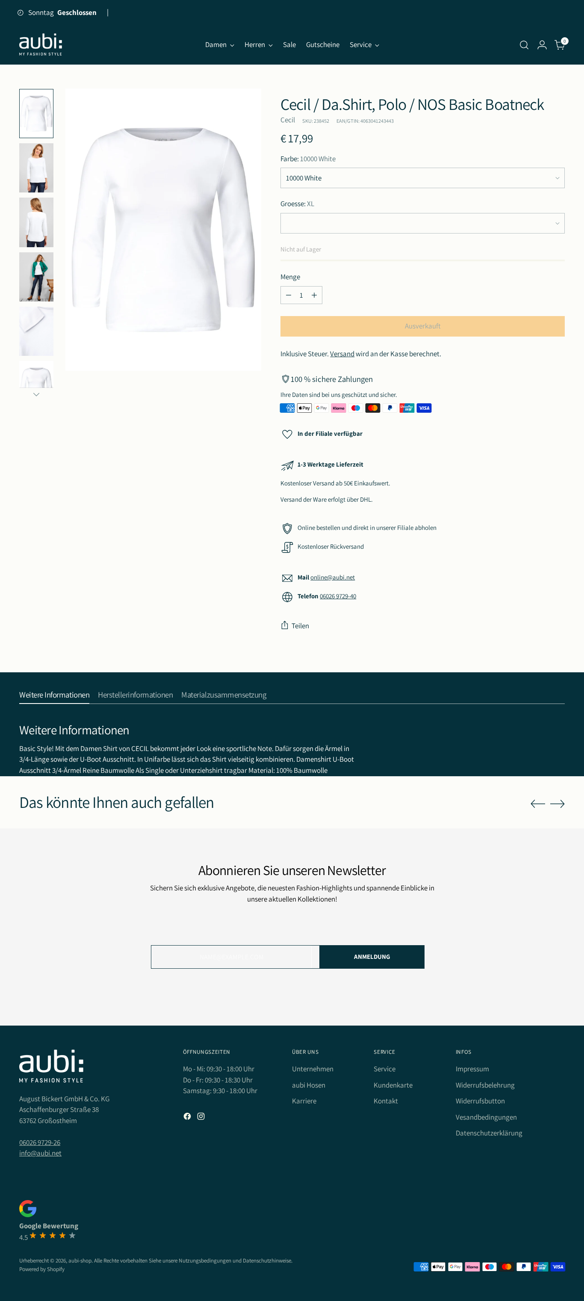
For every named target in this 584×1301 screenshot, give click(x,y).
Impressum (472, 1068)
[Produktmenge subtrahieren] (288, 295)
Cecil (287, 119)
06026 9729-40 (338, 596)
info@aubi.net (40, 1153)
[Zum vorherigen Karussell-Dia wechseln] (538, 804)
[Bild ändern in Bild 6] (36, 277)
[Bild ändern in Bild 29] (36, 385)
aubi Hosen (308, 1085)
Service (384, 1068)
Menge (290, 276)
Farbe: (308, 158)
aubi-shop (79, 1260)
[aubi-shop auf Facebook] (188, 1118)
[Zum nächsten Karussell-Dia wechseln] (557, 803)
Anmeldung (372, 956)
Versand (342, 353)
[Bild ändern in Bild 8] (36, 331)
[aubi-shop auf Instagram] (202, 1118)
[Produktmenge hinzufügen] (314, 295)
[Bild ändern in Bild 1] (36, 113)
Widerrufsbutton (480, 1101)
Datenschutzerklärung (489, 1133)
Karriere (304, 1101)
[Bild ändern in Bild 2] (36, 167)
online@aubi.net (332, 577)
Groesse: (297, 203)
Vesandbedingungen (486, 1117)
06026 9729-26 (39, 1142)
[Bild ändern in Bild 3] (36, 222)
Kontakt (386, 1101)
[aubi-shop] (40, 44)
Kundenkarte (393, 1085)
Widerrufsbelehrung (485, 1085)
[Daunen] (36, 394)
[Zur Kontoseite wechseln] (542, 44)
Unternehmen (312, 1068)
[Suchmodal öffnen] (524, 44)
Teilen (300, 625)
